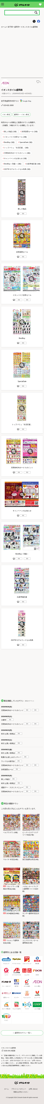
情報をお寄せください (21, 1092)
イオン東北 (6, 114)
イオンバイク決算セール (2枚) (15, 137)
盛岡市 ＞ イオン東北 (21, 114)
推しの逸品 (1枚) (10, 131)
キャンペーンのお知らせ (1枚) (15, 158)
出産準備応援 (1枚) (33, 164)
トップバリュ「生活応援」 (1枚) (16, 148)
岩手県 (10, 27)
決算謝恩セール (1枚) (30, 131)
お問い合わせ (33, 1089)
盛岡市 (16, 27)
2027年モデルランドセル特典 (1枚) (17, 169)
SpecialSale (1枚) (26, 142)
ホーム (3, 27)
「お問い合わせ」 (36, 1060)
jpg (23, 213)
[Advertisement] (22, 53)
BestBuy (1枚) (9, 142)
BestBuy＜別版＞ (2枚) (12, 164)
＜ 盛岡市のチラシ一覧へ (22, 1033)
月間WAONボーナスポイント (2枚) (17, 153)
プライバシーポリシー (18, 1089)
